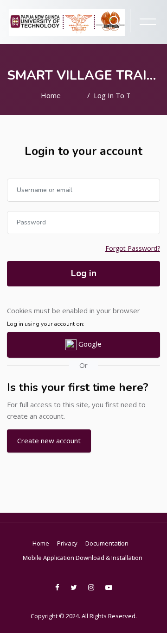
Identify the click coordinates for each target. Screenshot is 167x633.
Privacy (67, 543)
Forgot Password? (132, 248)
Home (51, 95)
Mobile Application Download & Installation (82, 557)
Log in (83, 273)
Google (89, 343)
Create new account (49, 440)
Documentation (106, 543)
